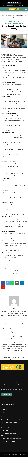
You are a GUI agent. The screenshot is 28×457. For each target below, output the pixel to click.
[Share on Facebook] (3, 283)
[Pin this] (3, 287)
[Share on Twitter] (8, 283)
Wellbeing (3, 447)
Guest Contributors (10, 15)
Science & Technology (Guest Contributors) (11, 438)
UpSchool (3, 389)
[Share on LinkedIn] (22, 283)
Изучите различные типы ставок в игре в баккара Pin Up (14, 5)
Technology (4, 444)
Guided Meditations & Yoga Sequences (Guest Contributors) (12, 416)
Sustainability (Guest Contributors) (9, 441)
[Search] (26, 9)
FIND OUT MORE (6, 394)
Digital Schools (14, 308)
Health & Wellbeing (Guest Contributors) (14, 23)
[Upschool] (14, 9)
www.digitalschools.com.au (20, 454)
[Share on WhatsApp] (12, 283)
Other (2, 436)
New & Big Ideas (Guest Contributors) (10, 433)
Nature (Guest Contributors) (7, 430)
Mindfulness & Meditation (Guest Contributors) (12, 427)
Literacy (3, 425)
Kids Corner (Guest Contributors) (9, 422)
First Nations (4, 407)
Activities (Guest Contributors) (8, 404)
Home (3, 15)
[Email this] (17, 283)
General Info (4, 409)
